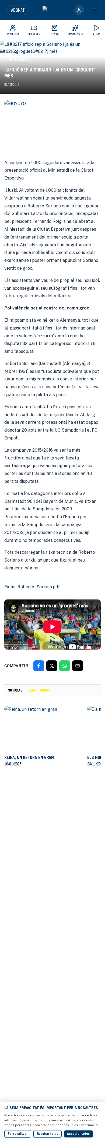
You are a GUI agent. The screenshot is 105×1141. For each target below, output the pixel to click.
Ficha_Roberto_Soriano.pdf (32, 586)
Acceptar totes (78, 1134)
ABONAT (17, 10)
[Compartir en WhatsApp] (64, 665)
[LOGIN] (79, 10)
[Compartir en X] (51, 665)
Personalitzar (18, 1134)
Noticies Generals (18, 59)
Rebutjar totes (47, 1134)
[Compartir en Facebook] (38, 665)
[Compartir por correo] (77, 665)
